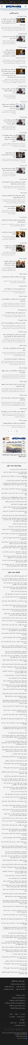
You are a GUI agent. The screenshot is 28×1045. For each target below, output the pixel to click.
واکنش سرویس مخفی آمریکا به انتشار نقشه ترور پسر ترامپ (14, 664)
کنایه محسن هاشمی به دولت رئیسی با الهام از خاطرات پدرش (9, 91)
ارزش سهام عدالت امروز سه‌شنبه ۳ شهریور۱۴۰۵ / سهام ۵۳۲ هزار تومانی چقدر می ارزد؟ (14, 667)
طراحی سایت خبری (22, 1038)
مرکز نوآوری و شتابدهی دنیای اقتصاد (17, 1000)
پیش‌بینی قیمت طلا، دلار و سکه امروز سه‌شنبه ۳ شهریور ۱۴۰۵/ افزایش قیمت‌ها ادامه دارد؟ (15, 507)
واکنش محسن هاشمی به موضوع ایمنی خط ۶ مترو (13, 323)
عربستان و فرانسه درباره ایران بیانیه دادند (18, 469)
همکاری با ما (12, 1017)
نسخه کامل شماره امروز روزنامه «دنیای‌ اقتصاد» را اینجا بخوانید (14, 455)
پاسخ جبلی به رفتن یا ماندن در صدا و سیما (18, 526)
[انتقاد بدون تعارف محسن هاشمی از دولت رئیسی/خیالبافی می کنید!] (20, 122)
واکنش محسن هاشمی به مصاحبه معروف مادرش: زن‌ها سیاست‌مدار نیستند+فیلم (13, 183)
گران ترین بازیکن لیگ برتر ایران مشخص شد (17, 733)
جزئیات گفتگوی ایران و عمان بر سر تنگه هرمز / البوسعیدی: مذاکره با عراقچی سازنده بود (14, 671)
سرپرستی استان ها (21, 1017)
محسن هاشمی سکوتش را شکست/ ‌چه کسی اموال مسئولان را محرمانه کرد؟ (10, 263)
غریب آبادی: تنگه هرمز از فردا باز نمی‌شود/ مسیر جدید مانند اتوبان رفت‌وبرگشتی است (14, 621)
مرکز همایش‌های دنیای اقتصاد (18, 998)
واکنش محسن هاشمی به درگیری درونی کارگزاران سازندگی (10, 247)
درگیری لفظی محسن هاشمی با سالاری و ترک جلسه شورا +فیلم (13, 399)
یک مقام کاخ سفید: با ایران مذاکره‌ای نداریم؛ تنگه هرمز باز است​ (15, 715)
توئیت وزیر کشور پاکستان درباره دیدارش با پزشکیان (16, 501)
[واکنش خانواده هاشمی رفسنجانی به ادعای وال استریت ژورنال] (20, 155)
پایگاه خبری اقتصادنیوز (8, 989)
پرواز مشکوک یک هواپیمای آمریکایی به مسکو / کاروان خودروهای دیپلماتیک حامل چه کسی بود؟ (15, 614)
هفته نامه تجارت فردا (20, 989)
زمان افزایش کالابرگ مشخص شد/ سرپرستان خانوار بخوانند (14, 515)
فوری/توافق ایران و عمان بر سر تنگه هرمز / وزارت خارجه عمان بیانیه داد (14, 477)
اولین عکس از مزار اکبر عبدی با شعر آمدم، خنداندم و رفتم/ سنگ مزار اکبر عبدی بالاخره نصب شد (14, 530)
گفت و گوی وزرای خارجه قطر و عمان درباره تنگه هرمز (15, 576)
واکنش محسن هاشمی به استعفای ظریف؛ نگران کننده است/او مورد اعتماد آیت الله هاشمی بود (14, 335)
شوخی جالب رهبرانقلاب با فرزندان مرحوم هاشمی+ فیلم (13, 278)
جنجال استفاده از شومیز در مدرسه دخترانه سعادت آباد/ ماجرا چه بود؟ (14, 642)
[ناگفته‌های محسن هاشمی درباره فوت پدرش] (20, 209)
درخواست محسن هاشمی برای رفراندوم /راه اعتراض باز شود (9, 169)
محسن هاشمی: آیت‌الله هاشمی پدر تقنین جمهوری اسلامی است (13, 371)
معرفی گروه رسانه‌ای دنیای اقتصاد (18, 984)
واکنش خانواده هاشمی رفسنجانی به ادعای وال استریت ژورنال (8, 155)
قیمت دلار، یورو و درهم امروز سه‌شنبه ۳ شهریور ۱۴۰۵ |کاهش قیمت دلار (15, 768)
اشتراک (10, 1014)
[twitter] (19, 1029)
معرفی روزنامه (22, 1023)
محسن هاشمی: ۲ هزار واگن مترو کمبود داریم (14, 359)
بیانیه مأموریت (13, 1023)
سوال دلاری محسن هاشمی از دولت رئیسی (9, 37)
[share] (11, 1029)
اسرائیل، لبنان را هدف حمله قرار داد (19, 754)
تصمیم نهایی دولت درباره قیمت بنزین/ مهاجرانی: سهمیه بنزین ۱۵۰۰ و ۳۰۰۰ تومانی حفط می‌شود (15, 681)
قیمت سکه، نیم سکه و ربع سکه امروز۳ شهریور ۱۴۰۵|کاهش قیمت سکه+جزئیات (14, 772)
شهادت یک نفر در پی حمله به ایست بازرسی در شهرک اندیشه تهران (14, 493)
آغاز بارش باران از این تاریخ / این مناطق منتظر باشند (16, 594)
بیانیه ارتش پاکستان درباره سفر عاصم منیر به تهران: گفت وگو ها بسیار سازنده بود (14, 534)
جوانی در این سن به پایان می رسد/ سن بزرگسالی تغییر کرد (14, 618)
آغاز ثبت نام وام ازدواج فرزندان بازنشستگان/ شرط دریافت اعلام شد (14, 719)
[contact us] (8, 1029)
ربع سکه (24, 2)
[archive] (6, 1029)
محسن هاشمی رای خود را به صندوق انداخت (14, 289)
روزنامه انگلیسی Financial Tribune (17, 1008)
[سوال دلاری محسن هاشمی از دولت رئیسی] (20, 39)
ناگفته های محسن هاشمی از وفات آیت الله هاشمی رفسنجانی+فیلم (13, 221)
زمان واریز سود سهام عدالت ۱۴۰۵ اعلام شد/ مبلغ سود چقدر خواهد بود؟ (14, 489)
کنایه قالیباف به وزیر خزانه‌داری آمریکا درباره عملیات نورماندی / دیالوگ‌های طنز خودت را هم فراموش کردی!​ (14, 629)
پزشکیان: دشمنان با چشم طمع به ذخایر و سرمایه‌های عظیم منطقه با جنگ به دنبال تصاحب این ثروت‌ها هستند (14, 750)
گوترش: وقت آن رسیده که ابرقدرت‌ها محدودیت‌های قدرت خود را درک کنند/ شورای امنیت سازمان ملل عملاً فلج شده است (15, 485)
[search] (2, 6)
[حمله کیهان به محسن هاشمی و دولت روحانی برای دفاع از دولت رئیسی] (20, 107)
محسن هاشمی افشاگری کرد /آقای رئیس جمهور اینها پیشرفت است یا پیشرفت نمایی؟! (9, 138)
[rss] (14, 1029)
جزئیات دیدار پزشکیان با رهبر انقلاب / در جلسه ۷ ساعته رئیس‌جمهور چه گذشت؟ (15, 711)
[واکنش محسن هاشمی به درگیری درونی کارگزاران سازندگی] (20, 248)
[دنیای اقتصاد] (13, 7)
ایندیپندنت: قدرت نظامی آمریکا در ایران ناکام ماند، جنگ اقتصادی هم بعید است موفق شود (15, 583)
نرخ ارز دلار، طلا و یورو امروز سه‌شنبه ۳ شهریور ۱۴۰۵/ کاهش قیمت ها (15, 764)
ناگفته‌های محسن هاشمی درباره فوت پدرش (10, 207)
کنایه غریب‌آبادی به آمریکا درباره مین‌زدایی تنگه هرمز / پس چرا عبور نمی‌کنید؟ (15, 597)
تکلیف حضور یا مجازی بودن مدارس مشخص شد (16, 480)
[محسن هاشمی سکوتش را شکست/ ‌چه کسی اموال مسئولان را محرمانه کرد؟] (20, 264)
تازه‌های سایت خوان (14, 572)
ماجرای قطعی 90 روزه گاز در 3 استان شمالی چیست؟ (16, 875)
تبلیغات (16, 1014)
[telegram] (17, 1029)
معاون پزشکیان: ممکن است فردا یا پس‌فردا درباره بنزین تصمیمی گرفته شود (15, 472)
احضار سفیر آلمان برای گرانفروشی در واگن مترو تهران (14, 349)
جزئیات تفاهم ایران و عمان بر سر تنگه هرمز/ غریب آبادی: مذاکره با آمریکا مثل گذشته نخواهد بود (15, 587)
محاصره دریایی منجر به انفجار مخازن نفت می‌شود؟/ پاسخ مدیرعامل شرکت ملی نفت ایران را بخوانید (14, 542)
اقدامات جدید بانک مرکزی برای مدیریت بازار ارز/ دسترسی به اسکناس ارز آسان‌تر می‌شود (14, 561)
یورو (11, 2)
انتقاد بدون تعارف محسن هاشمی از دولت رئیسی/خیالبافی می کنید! (10, 122)
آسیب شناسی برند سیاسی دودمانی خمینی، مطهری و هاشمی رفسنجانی (13, 385)
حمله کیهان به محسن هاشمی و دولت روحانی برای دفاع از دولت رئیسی (9, 106)
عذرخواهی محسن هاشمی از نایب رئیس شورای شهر (13, 411)
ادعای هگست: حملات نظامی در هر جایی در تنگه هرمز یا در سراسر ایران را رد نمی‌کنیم (14, 552)
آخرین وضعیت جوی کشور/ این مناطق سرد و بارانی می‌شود (14, 747)
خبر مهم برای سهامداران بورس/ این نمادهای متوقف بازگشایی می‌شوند (16, 696)
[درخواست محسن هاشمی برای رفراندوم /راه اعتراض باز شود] (20, 170)
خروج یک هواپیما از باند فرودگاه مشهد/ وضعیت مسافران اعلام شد (15, 660)
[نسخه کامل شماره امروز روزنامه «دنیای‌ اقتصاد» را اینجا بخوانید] (14, 444)
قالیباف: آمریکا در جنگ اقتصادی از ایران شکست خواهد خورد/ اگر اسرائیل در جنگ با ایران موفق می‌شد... (14, 656)
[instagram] (22, 1029)
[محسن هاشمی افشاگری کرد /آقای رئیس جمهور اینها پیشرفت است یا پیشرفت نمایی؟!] (20, 138)
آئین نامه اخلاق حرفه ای (20, 1025)
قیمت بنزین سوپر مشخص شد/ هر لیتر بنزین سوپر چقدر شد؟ (15, 706)
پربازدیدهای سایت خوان (14, 466)
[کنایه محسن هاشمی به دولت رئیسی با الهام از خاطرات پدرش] (20, 91)
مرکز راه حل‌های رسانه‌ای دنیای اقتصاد (17, 1005)
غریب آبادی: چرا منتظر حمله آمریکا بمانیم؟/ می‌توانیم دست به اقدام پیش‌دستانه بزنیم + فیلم (14, 606)
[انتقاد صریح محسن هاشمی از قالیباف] (20, 234)
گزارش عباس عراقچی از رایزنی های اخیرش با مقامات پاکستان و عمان (14, 625)
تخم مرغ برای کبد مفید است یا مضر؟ (19, 591)
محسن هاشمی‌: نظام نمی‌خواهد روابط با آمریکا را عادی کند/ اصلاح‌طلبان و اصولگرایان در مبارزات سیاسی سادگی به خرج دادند (13, 54)
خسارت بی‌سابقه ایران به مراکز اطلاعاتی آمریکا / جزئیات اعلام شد (14, 601)
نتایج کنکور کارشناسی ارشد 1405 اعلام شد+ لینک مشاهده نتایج (15, 890)
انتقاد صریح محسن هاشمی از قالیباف (8, 233)
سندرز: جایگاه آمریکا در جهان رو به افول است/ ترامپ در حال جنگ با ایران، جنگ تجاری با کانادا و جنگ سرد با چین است (14, 579)
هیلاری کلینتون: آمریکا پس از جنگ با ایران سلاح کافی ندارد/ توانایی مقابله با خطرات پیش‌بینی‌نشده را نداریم (14, 565)
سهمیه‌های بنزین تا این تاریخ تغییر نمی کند (18, 678)
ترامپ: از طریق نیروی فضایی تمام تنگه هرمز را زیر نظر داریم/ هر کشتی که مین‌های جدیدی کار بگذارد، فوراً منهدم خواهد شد (14, 647)
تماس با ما (22, 1014)
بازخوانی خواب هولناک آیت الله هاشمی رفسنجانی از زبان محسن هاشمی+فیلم (13, 196)
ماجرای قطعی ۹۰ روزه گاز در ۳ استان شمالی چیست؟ (16, 675)
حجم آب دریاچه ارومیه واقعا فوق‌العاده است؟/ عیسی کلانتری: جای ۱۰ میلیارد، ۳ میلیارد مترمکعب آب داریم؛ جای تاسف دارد (14, 498)
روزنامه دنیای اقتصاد (20, 986)
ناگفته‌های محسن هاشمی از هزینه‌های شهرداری (14, 423)
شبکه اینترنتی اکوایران (9, 986)
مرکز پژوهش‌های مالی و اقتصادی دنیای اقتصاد (15, 1003)
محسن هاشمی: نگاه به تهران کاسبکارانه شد (15, 313)
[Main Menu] (25, 6)
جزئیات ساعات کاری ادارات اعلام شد (20, 524)
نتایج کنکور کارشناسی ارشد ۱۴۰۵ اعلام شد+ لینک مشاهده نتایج (15, 512)
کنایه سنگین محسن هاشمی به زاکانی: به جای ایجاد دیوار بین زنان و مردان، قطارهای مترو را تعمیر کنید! (13, 22)
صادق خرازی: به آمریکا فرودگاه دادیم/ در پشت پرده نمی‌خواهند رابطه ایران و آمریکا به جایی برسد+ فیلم (16, 652)
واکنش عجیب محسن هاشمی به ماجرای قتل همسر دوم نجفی (13, 300)
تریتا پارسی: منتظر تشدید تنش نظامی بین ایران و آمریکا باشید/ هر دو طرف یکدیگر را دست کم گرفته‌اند (15, 556)
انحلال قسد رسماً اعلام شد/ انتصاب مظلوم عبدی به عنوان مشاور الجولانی (15, 538)
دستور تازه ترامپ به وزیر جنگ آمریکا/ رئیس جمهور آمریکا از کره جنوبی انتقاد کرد (14, 757)
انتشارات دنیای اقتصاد (20, 995)
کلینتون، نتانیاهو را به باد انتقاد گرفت (19, 504)
